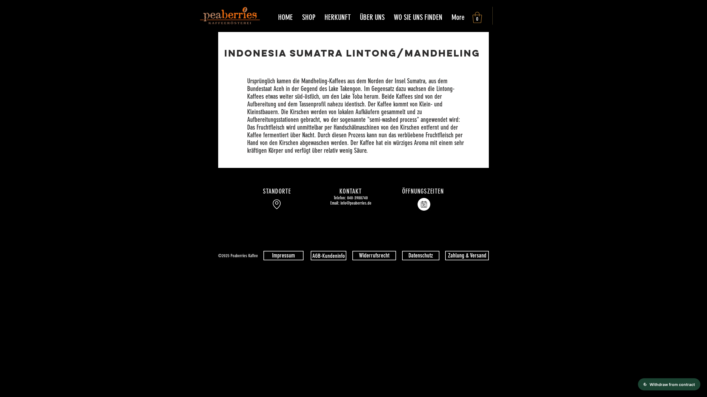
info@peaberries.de (356, 203)
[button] (308, 17)
